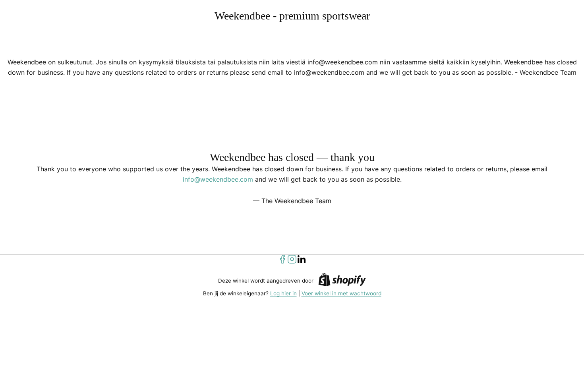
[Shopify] (342, 281)
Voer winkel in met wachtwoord (341, 293)
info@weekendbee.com (218, 179)
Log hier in (283, 293)
